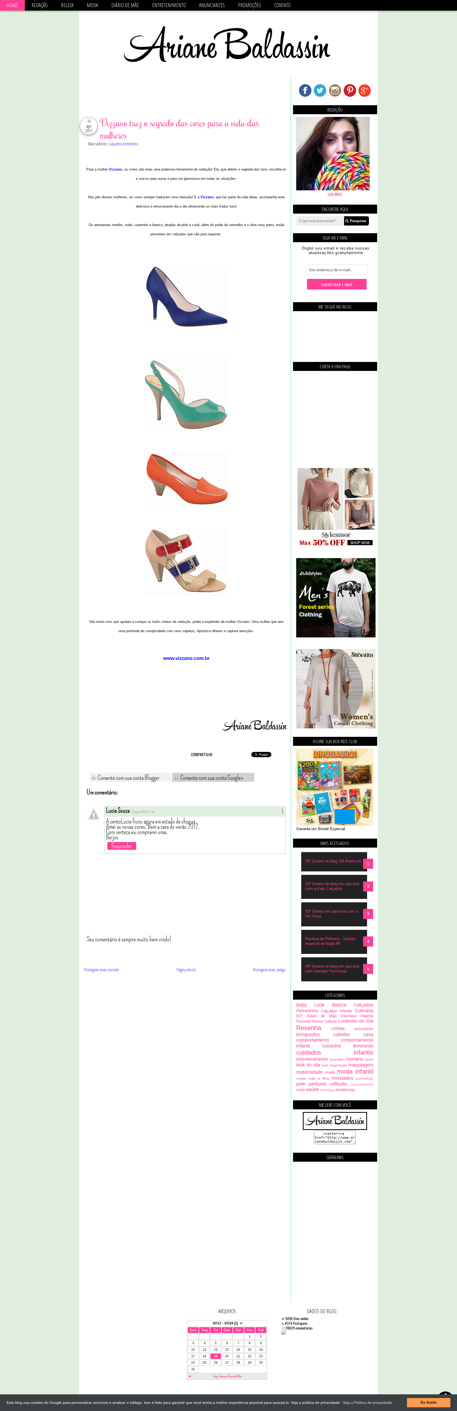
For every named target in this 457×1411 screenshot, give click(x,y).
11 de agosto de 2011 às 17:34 (142, 811)
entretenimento (312, 1059)
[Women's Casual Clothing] (336, 727)
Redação (39, 5)
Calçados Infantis (336, 1011)
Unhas (338, 1028)
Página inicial (186, 970)
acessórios (363, 1028)
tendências (345, 1089)
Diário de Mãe (125, 5)
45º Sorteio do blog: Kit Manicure (333, 861)
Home (12, 5)
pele (300, 1084)
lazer (369, 1059)
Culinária (364, 1010)
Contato (282, 5)
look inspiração (334, 1065)
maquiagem (361, 1065)
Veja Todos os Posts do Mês (227, 1376)
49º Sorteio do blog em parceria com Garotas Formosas (332, 968)
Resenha (308, 1027)
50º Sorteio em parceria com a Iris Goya (331, 913)
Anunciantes (212, 5)
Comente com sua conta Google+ (211, 778)
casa (368, 1034)
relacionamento (362, 1084)
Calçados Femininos (123, 144)
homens (354, 1059)
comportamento (312, 1040)
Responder (121, 846)
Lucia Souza (118, 811)
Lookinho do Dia (355, 1021)
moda (330, 1072)
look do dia (308, 1065)
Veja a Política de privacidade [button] (367, 1402)
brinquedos (308, 1034)
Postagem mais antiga (269, 970)
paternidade (364, 1079)
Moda (92, 5)
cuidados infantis (334, 1052)
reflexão (338, 1084)
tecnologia (327, 1090)
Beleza (67, 5)
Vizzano (115, 169)
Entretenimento (169, 5)
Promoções (249, 5)
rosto (300, 1089)
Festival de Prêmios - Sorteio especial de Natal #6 (330, 941)
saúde (312, 1089)
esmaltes (337, 1059)
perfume (317, 1084)
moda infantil (355, 1071)
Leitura (331, 1021)
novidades (342, 1078)
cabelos (341, 1034)
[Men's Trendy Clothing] (336, 636)
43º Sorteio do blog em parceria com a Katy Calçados (332, 886)
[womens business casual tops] (336, 545)
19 (216, 1356)
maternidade (309, 1072)
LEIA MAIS (335, 194)
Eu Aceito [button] (429, 1402)
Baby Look (310, 1005)
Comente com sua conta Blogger (128, 778)
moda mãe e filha (312, 1079)
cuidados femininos (348, 1046)
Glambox (349, 1016)
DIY (299, 1016)
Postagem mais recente (101, 970)
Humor (318, 1021)
